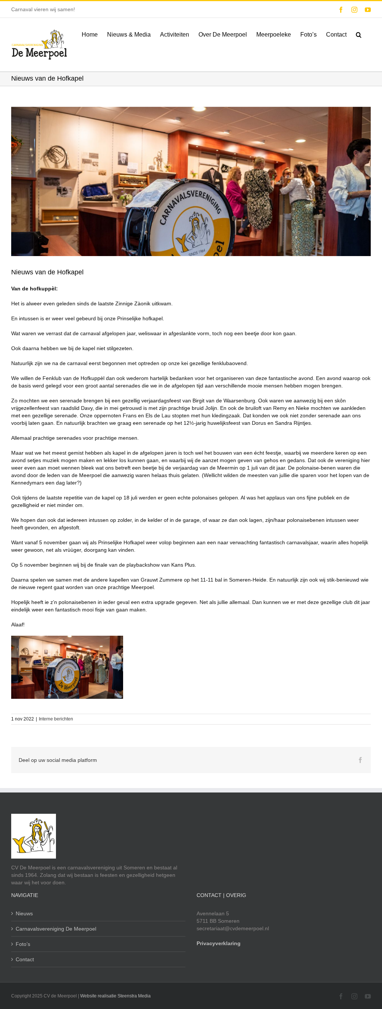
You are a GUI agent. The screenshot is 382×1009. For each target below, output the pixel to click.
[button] (358, 34)
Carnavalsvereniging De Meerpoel (56, 929)
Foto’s (23, 944)
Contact (25, 959)
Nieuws (24, 913)
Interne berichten (56, 719)
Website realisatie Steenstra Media (115, 996)
